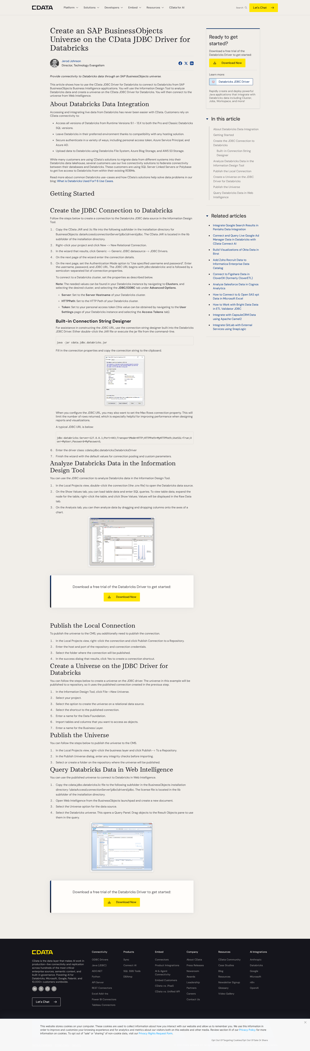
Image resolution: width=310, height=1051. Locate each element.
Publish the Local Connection (232, 171)
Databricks (256, 965)
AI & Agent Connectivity (162, 972)
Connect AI (129, 965)
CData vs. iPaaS (164, 985)
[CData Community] (54, 988)
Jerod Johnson (71, 61)
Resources (224, 976)
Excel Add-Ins (100, 993)
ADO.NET (97, 971)
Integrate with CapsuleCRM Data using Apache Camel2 (234, 317)
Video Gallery (226, 993)
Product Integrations (167, 965)
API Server (98, 982)
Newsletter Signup (229, 982)
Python (96, 976)
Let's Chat (260, 8)
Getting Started (223, 135)
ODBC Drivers (100, 959)
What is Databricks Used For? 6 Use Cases (85, 181)
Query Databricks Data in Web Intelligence (233, 195)
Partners (191, 987)
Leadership (193, 982)
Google (254, 971)
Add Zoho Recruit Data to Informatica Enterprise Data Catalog (231, 264)
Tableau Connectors (103, 1005)
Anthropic (256, 959)
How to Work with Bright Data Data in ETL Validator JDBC (235, 306)
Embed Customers (166, 980)
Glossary (223, 987)
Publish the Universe (226, 187)
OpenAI (254, 987)
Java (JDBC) (99, 965)
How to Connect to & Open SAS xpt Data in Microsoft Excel (236, 296)
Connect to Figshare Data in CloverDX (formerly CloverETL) (233, 276)
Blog (220, 971)
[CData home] (45, 7)
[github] (47, 988)
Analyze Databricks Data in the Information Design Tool (233, 163)
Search (239, 7)
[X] (41, 988)
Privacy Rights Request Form (155, 1033)
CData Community (229, 959)
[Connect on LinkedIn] (192, 63)
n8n (252, 982)
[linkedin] (34, 988)
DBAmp (127, 976)
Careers (191, 993)
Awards (191, 976)
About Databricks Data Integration (236, 129)
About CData (194, 959)
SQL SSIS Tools (131, 971)
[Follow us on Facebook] (180, 63)
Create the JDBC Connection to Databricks (233, 143)
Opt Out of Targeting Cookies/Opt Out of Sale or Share (240, 1040)
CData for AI (176, 7)
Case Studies (226, 965)
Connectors (162, 959)
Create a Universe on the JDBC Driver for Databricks (233, 179)
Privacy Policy (247, 1029)
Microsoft (255, 976)
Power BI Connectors (104, 999)
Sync (126, 959)
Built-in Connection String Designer (234, 153)
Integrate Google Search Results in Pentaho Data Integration (235, 227)
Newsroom (193, 971)
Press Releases (195, 965)
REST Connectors (102, 987)
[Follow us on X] (186, 63)
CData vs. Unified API (167, 991)
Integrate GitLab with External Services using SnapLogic (232, 327)
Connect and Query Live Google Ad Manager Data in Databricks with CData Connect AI (236, 239)
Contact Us (193, 999)
